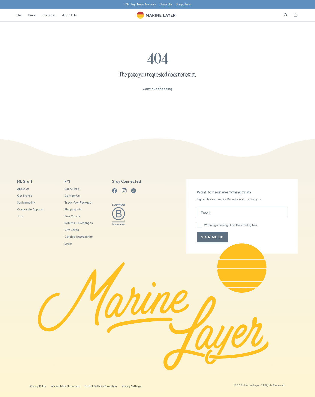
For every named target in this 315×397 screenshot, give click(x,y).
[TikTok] (133, 190)
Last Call (49, 15)
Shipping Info (73, 209)
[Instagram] (124, 190)
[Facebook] (114, 190)
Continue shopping (157, 89)
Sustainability (26, 202)
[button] (295, 14)
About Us (69, 15)
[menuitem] (19, 15)
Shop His (165, 4)
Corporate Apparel (30, 209)
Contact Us (72, 196)
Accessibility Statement (65, 386)
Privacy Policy (38, 386)
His (19, 15)
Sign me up (212, 237)
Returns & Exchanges (78, 223)
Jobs (20, 216)
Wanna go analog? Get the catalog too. (231, 225)
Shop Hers (183, 4)
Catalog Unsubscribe (78, 237)
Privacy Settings (131, 386)
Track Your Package (77, 202)
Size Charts (72, 216)
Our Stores (24, 196)
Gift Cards (71, 230)
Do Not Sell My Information (101, 386)
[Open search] (285, 15)
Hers (31, 15)
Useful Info (71, 189)
